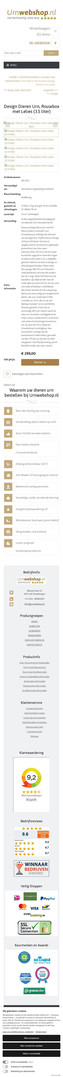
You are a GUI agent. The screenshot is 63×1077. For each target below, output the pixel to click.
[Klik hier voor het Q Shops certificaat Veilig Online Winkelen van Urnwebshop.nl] (24, 963)
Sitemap (34, 736)
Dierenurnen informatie (34, 686)
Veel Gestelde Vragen (34, 713)
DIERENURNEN (29, 77)
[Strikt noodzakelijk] (5, 1062)
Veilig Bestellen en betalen (34, 722)
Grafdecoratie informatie (34, 691)
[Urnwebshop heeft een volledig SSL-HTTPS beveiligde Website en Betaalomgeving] (34, 934)
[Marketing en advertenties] (5, 1071)
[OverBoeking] (34, 917)
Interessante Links (34, 727)
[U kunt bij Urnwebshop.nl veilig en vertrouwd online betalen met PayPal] (47, 900)
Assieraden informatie (34, 681)
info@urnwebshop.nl (34, 604)
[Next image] (55, 124)
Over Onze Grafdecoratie (34, 672)
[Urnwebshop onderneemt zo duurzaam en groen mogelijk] (34, 994)
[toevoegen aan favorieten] (7, 374)
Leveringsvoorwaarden (34, 718)
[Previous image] (7, 124)
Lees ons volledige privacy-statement (18, 1032)
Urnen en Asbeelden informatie (34, 677)
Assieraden (34, 631)
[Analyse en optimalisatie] (5, 1066)
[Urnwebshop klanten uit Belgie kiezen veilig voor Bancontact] (46, 909)
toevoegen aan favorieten (27, 373)
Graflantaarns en (34, 640)
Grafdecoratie (34, 645)
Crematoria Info (34, 732)
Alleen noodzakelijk (31, 1053)
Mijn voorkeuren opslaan (31, 1046)
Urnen (34, 622)
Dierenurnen (34, 636)
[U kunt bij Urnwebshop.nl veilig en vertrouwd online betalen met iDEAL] (17, 900)
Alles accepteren (31, 1038)
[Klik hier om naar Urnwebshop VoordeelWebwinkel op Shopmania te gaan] (25, 983)
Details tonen (41, 1032)
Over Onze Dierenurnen (34, 667)
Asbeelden (34, 626)
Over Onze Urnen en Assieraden (34, 663)
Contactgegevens (34, 709)
